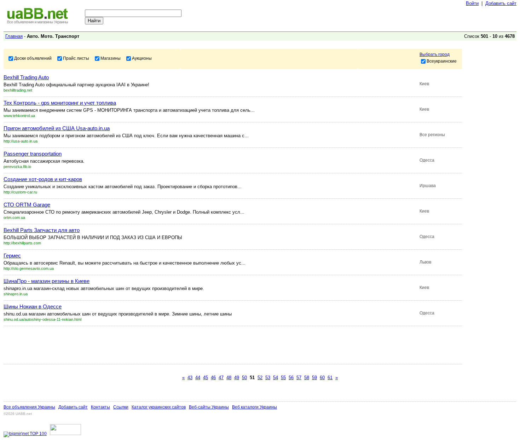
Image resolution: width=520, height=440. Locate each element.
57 (298, 377)
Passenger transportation (33, 154)
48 (228, 377)
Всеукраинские (442, 61)
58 (306, 377)
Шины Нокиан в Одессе (33, 306)
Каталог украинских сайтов (159, 407)
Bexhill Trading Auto (26, 77)
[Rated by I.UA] (65, 434)
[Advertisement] (132, 345)
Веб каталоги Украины (254, 407)
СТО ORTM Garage (27, 205)
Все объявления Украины (29, 407)
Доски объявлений (33, 58)
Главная (14, 36)
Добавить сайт (500, 3)
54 (275, 377)
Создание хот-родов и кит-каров (43, 179)
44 (197, 377)
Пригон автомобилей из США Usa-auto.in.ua (57, 128)
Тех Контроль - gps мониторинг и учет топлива (60, 103)
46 (213, 377)
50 (244, 377)
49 (236, 377)
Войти (472, 3)
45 (205, 377)
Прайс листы (76, 58)
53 (267, 377)
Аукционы (142, 58)
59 (314, 377)
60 (322, 377)
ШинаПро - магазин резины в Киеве (46, 281)
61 (330, 377)
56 (291, 377)
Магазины (110, 58)
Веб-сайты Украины (209, 407)
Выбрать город (435, 54)
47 (221, 377)
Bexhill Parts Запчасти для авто (42, 230)
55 (283, 377)
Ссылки (120, 407)
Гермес (12, 256)
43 (189, 377)
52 (260, 377)
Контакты (100, 407)
